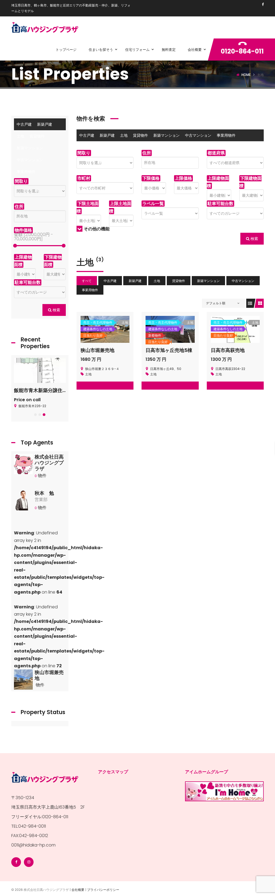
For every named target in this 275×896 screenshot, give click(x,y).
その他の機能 (97, 229)
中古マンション (198, 135)
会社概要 (77, 889)
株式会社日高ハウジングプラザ (49, 462)
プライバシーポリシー (103, 889)
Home (246, 74)
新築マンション (166, 135)
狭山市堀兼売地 (97, 350)
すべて (87, 280)
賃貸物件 (140, 135)
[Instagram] (29, 862)
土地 (124, 135)
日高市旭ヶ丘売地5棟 (169, 350)
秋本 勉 (44, 493)
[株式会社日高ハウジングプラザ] (23, 466)
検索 (253, 238)
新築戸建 (107, 135)
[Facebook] (263, 4)
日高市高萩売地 (228, 350)
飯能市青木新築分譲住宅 (40, 390)
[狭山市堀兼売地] (23, 681)
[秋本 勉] (23, 502)
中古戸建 (86, 135)
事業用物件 (226, 135)
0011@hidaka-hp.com (33, 845)
